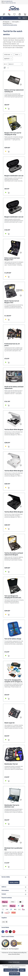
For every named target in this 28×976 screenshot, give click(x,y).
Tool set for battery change (12, 639)
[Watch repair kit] (14, 713)
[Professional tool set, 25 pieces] (14, 334)
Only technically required (11, 970)
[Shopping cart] (24, 14)
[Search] (3, 14)
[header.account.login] (19, 14)
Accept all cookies (14, 973)
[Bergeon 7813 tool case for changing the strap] (14, 123)
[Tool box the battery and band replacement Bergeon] (14, 543)
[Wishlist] (14, 14)
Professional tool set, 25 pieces (12, 344)
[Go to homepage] (14, 8)
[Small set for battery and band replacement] (14, 377)
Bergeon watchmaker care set (13, 175)
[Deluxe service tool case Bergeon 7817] (14, 248)
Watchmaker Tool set (11, 764)
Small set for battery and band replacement (13, 387)
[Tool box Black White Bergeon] (14, 420)
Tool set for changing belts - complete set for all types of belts (13, 681)
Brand (16, 54)
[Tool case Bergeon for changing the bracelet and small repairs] (14, 586)
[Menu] (2, 18)
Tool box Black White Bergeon (13, 429)
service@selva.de (8, 1)
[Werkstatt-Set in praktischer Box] (14, 838)
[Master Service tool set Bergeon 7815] (14, 291)
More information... (16, 967)
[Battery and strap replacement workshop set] (14, 80)
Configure (22, 970)
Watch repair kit (9, 723)
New (19, 18)
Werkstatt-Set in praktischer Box (13, 849)
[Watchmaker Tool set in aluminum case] (14, 795)
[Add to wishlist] (20, 85)
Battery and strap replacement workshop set (14, 90)
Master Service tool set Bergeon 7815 (11, 301)
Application (7, 58)
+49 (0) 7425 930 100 (10, 3)
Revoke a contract (14, 882)
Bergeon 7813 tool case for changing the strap (12, 133)
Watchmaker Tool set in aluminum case (11, 806)
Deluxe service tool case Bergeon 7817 (12, 259)
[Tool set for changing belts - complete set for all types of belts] (14, 670)
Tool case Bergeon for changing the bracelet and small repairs (12, 597)
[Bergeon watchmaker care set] (14, 166)
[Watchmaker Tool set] (14, 754)
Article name (7, 54)
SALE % (25, 18)
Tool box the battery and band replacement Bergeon (13, 554)
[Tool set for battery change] (14, 629)
